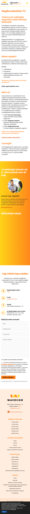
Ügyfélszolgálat (15, 457)
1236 (20, 2)
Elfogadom (4, 511)
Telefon (15, 440)
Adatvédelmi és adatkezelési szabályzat (15, 490)
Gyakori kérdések (15, 459)
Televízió (15, 443)
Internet (15, 445)
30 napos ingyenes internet (15, 447)
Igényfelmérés (15, 468)
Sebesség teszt (15, 464)
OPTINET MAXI (15, 426)
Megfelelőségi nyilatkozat (15, 488)
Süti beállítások (15, 493)
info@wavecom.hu (17, 4)
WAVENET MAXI (15, 433)
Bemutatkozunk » (7, 207)
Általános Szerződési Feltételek (15, 482)
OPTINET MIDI (15, 424)
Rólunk (15, 478)
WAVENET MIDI (15, 431)
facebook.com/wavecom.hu (16, 412)
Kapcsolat (15, 480)
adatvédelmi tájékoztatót (7, 364)
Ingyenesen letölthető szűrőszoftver (15, 449)
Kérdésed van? (15, 461)
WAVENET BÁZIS (15, 428)
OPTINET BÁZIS (15, 422)
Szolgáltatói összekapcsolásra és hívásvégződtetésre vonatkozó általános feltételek (15, 485)
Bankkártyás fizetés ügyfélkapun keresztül (15, 470)
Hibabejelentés (15, 466)
